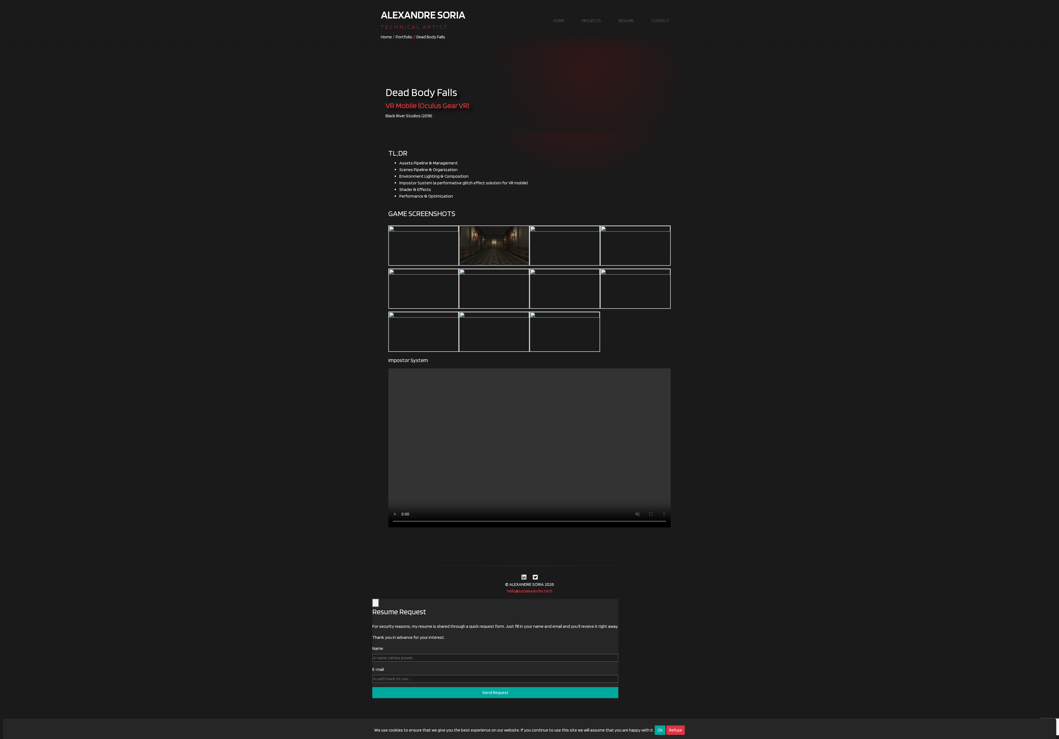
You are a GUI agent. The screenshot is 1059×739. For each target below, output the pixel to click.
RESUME (626, 20)
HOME (558, 20)
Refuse (675, 730)
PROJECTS (591, 20)
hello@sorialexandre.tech (529, 591)
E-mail (378, 669)
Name (377, 648)
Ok (660, 730)
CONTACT (660, 20)
